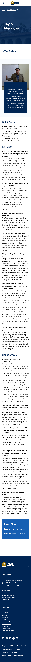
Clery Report (5, 652)
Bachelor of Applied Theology (14, 529)
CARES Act (15, 652)
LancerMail (5, 615)
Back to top (26, 566)
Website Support (6, 655)
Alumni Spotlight (11, 10)
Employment (5, 599)
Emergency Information (8, 630)
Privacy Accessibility (8, 649)
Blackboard (5, 617)
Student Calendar (6, 624)
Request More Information (9, 597)
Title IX (18, 649)
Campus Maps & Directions (9, 595)
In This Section (9, 51)
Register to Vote (18, 655)
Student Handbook (7, 622)
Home (3, 10)
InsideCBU (5, 613)
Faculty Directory (6, 628)
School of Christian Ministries (14, 533)
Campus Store (6, 626)
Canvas (4, 619)
